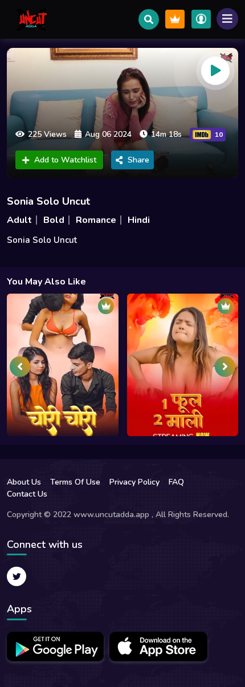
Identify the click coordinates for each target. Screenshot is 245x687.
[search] (148, 19)
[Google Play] (55, 646)
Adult (19, 220)
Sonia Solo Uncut (48, 201)
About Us (24, 482)
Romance (96, 220)
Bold (53, 220)
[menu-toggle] (227, 19)
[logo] (32, 19)
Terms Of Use (75, 482)
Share (138, 160)
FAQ (176, 482)
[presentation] (20, 366)
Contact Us (27, 494)
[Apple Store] (158, 646)
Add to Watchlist (65, 160)
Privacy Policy (134, 482)
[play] (215, 70)
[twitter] (16, 576)
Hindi (139, 220)
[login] (201, 19)
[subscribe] (175, 19)
